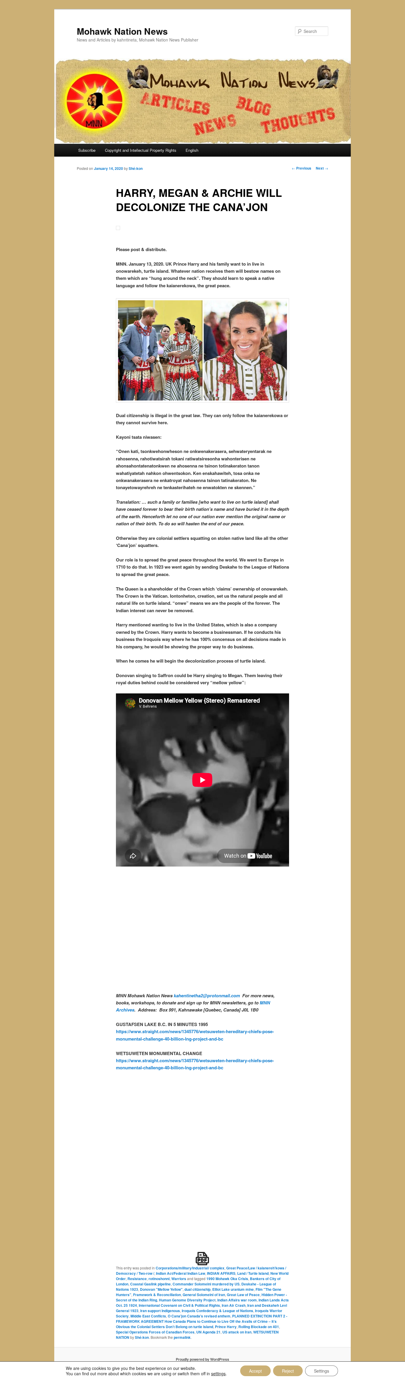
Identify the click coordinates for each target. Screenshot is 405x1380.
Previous (301, 168)
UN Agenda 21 (208, 1332)
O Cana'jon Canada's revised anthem (199, 1316)
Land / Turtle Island (253, 1273)
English (192, 150)
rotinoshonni (159, 1278)
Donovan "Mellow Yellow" (161, 1289)
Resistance (137, 1278)
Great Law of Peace (243, 1294)
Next (322, 168)
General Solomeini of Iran (204, 1294)
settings (218, 1373)
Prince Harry (226, 1326)
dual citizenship (197, 1289)
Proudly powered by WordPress (202, 1359)
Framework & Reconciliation (157, 1294)
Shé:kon (136, 168)
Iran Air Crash (233, 1305)
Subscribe (86, 150)
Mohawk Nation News (122, 31)
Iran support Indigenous (160, 1310)
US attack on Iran (236, 1332)
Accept (255, 1371)
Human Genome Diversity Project (187, 1300)
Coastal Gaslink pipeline (150, 1284)
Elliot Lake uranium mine (233, 1289)
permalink (182, 1337)
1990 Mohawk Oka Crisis (227, 1278)
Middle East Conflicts (148, 1316)
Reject (288, 1371)
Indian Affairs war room (237, 1300)
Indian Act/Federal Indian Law (180, 1273)
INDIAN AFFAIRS (221, 1273)
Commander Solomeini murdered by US (206, 1284)
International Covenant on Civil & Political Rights (179, 1305)
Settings (321, 1371)
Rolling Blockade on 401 (258, 1326)
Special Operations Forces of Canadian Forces (155, 1332)
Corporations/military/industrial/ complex (190, 1268)
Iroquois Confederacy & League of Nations (217, 1310)
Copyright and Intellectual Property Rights (140, 150)
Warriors (178, 1278)
